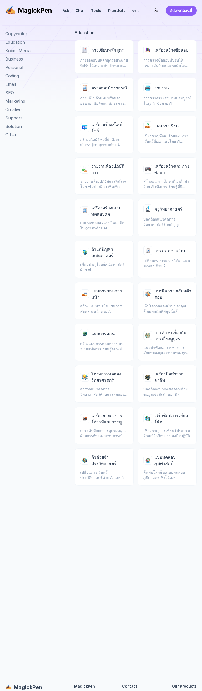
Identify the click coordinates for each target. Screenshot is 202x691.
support (13, 118)
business (14, 59)
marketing (15, 101)
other (11, 134)
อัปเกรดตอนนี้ (181, 10)
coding (12, 75)
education (15, 42)
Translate (116, 10)
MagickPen (35, 10)
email (10, 84)
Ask (66, 10)
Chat (80, 10)
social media (18, 50)
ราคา (136, 10)
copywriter (16, 33)
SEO (9, 92)
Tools (96, 10)
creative (13, 109)
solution (13, 126)
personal (14, 67)
